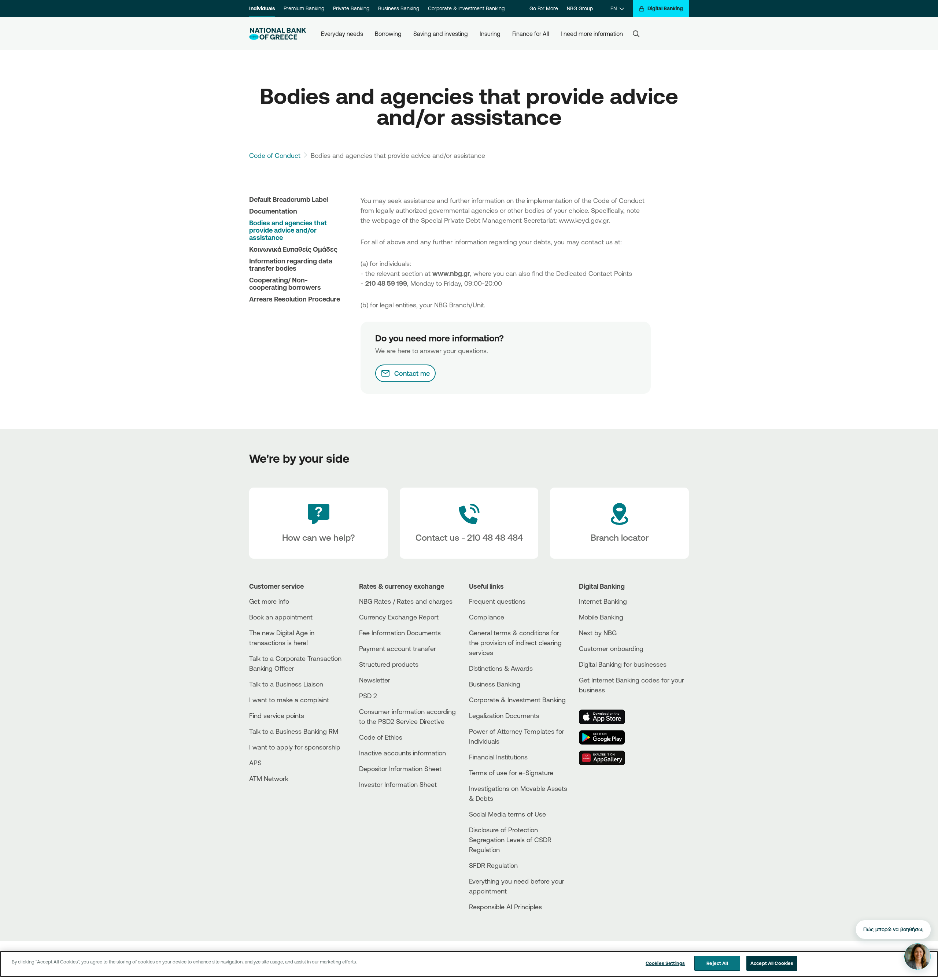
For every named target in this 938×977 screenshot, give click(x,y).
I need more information (592, 33)
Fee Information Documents (400, 632)
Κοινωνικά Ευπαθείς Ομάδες (293, 249)
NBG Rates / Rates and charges (406, 601)
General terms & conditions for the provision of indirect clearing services (515, 642)
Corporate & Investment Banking (466, 8)
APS (255, 762)
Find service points (276, 715)
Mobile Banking (601, 617)
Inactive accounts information (402, 752)
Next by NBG (598, 632)
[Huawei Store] (606, 758)
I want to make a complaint (289, 699)
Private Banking (351, 8)
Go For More (543, 8)
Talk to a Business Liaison (286, 684)
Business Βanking (494, 684)
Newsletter (374, 680)
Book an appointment (281, 617)
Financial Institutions (498, 756)
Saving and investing (440, 33)
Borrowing (388, 33)
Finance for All (530, 33)
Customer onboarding (611, 648)
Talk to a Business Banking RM (293, 731)
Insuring (490, 33)
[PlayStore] (606, 737)
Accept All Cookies (771, 963)
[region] (469, 964)
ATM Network (268, 778)
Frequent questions (497, 601)
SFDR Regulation (493, 865)
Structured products (388, 664)
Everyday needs (342, 33)
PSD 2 (368, 695)
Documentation (273, 211)
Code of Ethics (380, 737)
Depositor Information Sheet (400, 768)
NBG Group (580, 8)
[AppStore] (606, 717)
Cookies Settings (665, 963)
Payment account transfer (397, 648)
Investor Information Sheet (398, 784)
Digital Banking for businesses (622, 664)
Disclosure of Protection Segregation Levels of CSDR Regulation (510, 839)
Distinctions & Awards (501, 668)
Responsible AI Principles (505, 906)
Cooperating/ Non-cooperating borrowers (285, 283)
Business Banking (398, 8)
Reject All (717, 963)
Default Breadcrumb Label (288, 199)
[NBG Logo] (277, 34)
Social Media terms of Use (507, 814)
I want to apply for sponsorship (294, 747)
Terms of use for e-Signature (511, 772)
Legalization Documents (504, 715)
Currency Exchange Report (399, 617)
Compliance (486, 617)
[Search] (636, 33)
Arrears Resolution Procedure (294, 299)
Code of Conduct (274, 155)
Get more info (269, 601)
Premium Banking (304, 8)
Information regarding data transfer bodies (290, 264)
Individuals (262, 8)
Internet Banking (603, 601)
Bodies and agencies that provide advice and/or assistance (288, 230)
